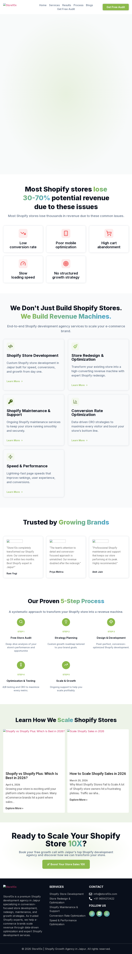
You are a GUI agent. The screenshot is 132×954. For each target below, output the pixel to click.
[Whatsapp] (107, 914)
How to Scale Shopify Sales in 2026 (98, 774)
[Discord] (99, 914)
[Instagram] (92, 914)
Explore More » (14, 808)
